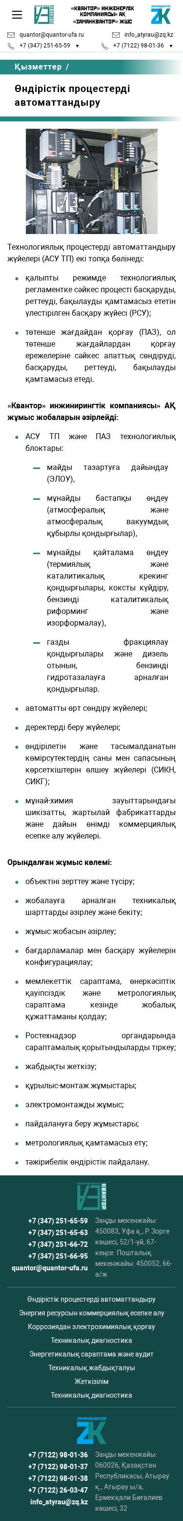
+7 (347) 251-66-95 (58, 1256)
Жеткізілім (91, 1381)
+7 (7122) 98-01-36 (138, 45)
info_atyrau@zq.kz (148, 34)
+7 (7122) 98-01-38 (58, 1478)
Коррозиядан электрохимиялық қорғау (91, 1327)
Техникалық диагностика (91, 1340)
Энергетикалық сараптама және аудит (91, 1354)
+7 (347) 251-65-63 (58, 1232)
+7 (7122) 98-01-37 (58, 1466)
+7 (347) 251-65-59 (45, 45)
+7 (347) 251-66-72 (58, 1244)
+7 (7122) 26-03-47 (58, 1490)
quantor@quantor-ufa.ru (52, 34)
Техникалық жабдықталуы (91, 1368)
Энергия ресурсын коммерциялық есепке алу (91, 1313)
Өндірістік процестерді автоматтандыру (91, 1299)
